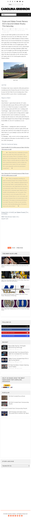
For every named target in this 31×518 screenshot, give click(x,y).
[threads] (12, 1)
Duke (16, 30)
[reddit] (23, 1)
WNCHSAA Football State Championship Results (14, 408)
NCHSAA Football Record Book (17, 396)
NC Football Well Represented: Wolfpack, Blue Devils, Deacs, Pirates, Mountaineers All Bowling (14, 295)
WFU (8, 32)
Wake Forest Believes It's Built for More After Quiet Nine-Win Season (14, 266)
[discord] (20, 1)
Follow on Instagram (8, 335)
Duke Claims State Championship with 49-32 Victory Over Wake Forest (15, 309)
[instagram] (15, 1)
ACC (18, 29)
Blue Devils (21, 29)
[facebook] (10, 1)
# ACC (13, 247)
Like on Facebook (7, 329)
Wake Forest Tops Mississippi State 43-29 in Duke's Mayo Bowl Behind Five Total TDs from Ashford (15, 280)
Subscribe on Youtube (8, 332)
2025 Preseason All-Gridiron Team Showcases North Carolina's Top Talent (19, 412)
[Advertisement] (15, 486)
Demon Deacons (10, 30)
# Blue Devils (20, 247)
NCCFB (19, 30)
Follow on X (5, 326)
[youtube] (17, 1)
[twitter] (8, 1)
